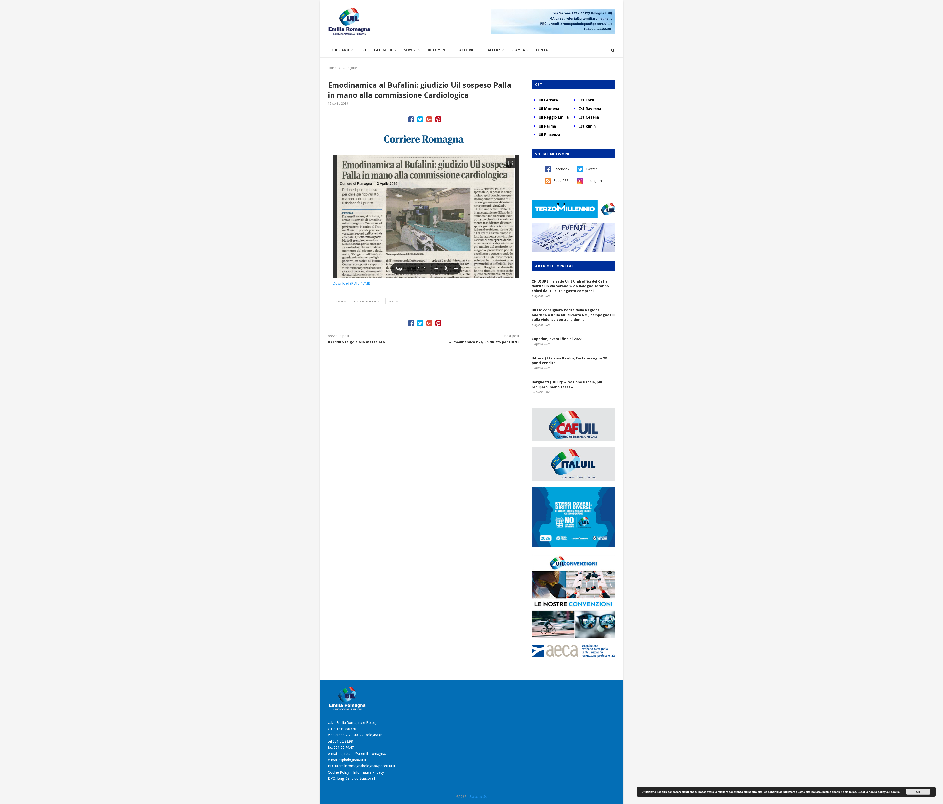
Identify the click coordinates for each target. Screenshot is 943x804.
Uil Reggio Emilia (554, 117)
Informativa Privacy (368, 772)
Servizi (410, 50)
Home (332, 67)
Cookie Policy (338, 772)
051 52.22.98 (343, 741)
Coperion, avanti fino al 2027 (557, 338)
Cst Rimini (587, 126)
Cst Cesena (588, 117)
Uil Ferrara (548, 100)
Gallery (492, 50)
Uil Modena (549, 108)
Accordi (467, 50)
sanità (393, 301)
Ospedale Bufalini (367, 301)
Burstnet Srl (478, 796)
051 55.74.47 (344, 747)
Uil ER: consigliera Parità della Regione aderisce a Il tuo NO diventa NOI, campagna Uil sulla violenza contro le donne (573, 315)
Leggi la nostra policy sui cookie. (879, 792)
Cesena (341, 301)
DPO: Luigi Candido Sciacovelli (352, 778)
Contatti (545, 50)
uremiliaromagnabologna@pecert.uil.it (365, 765)
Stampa (518, 50)
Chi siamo (340, 50)
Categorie (383, 50)
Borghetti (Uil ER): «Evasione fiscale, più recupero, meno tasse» (567, 384)
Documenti (438, 50)
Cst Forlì (586, 100)
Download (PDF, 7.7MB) (352, 283)
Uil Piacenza (549, 134)
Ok (918, 792)
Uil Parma (547, 126)
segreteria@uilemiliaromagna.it (363, 753)
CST (363, 50)
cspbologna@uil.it (352, 759)
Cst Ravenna (589, 108)
